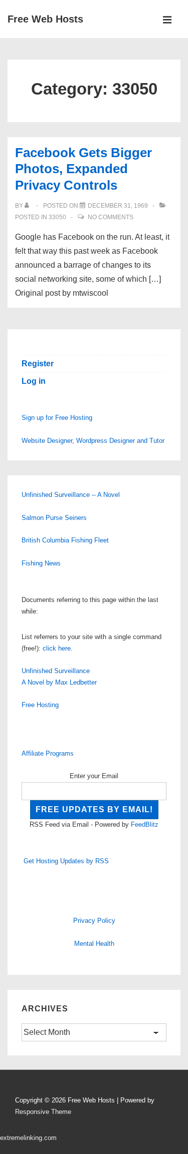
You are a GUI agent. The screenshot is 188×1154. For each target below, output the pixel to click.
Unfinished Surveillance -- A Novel (71, 494)
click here (57, 648)
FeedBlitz (144, 824)
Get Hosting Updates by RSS (66, 861)
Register (38, 363)
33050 (57, 217)
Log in (34, 381)
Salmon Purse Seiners (54, 517)
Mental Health (94, 943)
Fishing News (41, 563)
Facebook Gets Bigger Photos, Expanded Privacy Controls (83, 169)
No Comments (110, 217)
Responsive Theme (43, 1111)
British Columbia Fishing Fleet (65, 540)
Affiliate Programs (48, 753)
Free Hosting (40, 705)
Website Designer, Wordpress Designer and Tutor (93, 440)
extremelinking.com (28, 1137)
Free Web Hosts (45, 19)
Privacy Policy (94, 920)
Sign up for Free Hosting (57, 417)
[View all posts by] (29, 205)
